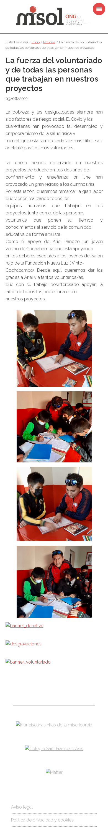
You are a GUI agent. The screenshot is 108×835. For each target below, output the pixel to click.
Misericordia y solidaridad (54, 16)
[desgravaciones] (24, 644)
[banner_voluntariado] (28, 662)
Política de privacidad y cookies (42, 820)
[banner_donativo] (24, 625)
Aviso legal (22, 807)
